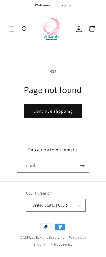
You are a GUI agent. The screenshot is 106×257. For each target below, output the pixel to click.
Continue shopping (53, 111)
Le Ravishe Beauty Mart (49, 237)
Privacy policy (61, 244)
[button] (11, 29)
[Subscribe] (82, 166)
